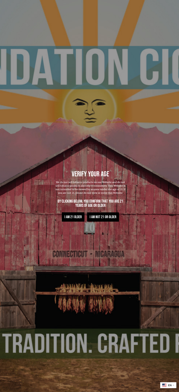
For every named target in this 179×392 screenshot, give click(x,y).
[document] (89, 196)
